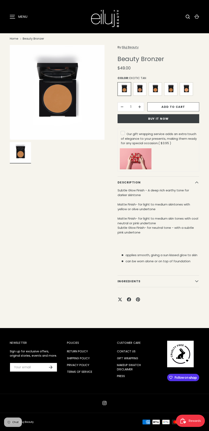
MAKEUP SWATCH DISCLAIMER (129, 367)
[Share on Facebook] (129, 299)
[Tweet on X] (120, 299)
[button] (196, 16)
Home (14, 39)
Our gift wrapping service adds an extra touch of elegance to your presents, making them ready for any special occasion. (159, 138)
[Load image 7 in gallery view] (20, 152)
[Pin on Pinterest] (137, 299)
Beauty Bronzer (33, 39)
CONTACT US (126, 351)
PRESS (121, 376)
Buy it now (158, 119)
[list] (57, 92)
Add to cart (173, 107)
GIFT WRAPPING (127, 358)
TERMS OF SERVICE (79, 372)
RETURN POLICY (77, 351)
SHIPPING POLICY (78, 358)
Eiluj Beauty (130, 47)
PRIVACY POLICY (78, 365)
